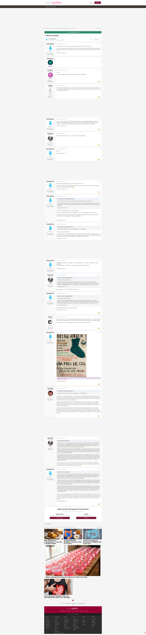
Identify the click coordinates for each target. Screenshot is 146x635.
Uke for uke (57, 624)
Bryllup (84, 624)
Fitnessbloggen (67, 627)
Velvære (65, 626)
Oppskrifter (75, 621)
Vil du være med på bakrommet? (73, 32)
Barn (56, 629)
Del (92, 39)
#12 (97, 293)
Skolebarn (57, 631)
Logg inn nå (86, 517)
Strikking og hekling (59, 40)
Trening (65, 624)
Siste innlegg (53, 6)
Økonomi (47, 627)
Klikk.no (77, 614)
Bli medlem (98, 2)
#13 (97, 316)
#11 (97, 274)
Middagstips (75, 626)
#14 (97, 332)
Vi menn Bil (94, 619)
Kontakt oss (74, 603)
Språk (62, 603)
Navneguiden (57, 622)
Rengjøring (48, 624)
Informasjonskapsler (81, 603)
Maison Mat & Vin (76, 627)
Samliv (77, 611)
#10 (97, 260)
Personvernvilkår (68, 603)
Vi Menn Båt (94, 622)
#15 (97, 388)
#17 (97, 469)
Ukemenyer (75, 619)
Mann (84, 622)
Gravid (56, 621)
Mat (83, 611)
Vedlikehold (48, 626)
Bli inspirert (48, 621)
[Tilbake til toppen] (73, 600)
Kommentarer (62, 611)
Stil (83, 619)
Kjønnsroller (68, 611)
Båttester (93, 624)
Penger (87, 611)
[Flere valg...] (100, 44)
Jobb (73, 611)
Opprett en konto (60, 517)
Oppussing (48, 622)
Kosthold (65, 622)
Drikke (74, 624)
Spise (74, 622)
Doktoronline (66, 619)
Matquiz (74, 629)
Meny (47, 6)
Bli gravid (56, 619)
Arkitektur (47, 619)
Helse (80, 611)
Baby (56, 626)
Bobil (93, 626)
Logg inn (91, 2)
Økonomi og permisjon (59, 632)
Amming (56, 627)
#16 (97, 438)
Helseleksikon (66, 621)
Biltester (93, 621)
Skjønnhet (84, 621)
